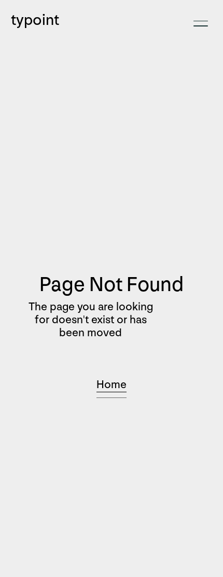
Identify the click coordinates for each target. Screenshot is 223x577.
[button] (200, 23)
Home (111, 385)
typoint (35, 20)
